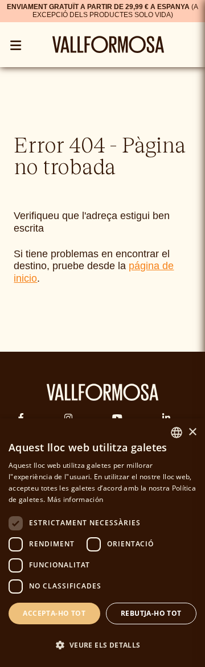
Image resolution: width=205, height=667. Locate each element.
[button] (102, 645)
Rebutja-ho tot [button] (151, 613)
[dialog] (102, 542)
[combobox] (176, 432)
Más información (75, 499)
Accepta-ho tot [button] (54, 613)
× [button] (192, 432)
